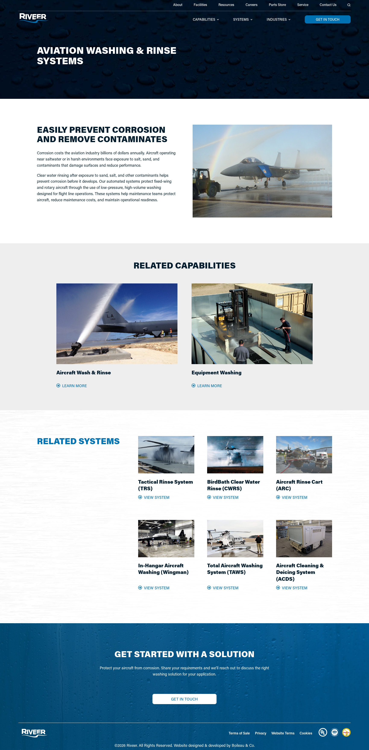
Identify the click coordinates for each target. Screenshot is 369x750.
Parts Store (277, 5)
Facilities (200, 5)
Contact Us (328, 5)
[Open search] (349, 5)
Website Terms (282, 733)
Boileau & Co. (243, 745)
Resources (226, 5)
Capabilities (204, 20)
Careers (252, 5)
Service (302, 5)
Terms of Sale (239, 733)
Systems (241, 20)
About (177, 5)
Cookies (306, 733)
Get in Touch (328, 19)
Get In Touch (184, 699)
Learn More (74, 385)
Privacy (260, 733)
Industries (277, 20)
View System (157, 497)
